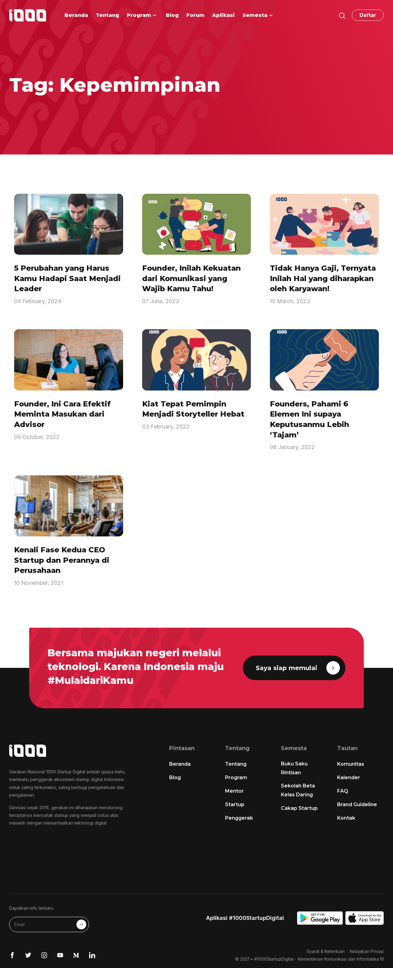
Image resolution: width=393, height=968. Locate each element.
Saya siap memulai (286, 668)
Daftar (368, 15)
